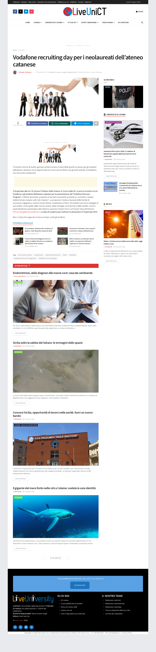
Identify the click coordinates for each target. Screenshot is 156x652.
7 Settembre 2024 (31, 246)
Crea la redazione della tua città (117, 610)
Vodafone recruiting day (48, 258)
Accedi (140, 11)
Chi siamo (64, 600)
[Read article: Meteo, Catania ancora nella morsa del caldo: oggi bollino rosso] (123, 224)
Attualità (72, 22)
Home (27, 22)
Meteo (108, 212)
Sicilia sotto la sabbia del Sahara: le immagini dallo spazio (48, 343)
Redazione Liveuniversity (114, 603)
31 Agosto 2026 (33, 276)
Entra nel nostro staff (69, 607)
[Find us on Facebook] (15, 11)
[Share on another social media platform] (96, 123)
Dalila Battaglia (20, 276)
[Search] (142, 22)
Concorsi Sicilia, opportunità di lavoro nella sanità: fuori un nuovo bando (53, 414)
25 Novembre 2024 (32, 234)
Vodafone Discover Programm (25, 258)
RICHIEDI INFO (79, 585)
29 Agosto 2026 (120, 159)
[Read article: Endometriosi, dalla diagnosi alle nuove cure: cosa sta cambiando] (56, 301)
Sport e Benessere (89, 22)
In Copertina (123, 22)
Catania (37, 22)
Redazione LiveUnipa (113, 607)
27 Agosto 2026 (125, 193)
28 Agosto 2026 (120, 247)
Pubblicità (73, 2)
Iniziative (24, 2)
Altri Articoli (55, 558)
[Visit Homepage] (85, 11)
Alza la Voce (32, 2)
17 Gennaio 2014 (40, 72)
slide (65, 255)
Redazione (18, 346)
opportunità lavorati (53, 255)
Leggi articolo (21, 333)
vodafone (72, 255)
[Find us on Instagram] (31, 11)
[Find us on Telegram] (26, 11)
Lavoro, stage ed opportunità (66, 72)
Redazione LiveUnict (113, 600)
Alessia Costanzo (25, 72)
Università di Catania (53, 22)
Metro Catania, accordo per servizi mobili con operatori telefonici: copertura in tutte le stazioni (81, 241)
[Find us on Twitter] (20, 11)
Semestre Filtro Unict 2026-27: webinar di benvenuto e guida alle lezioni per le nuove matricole (120, 154)
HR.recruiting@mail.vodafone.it (26, 212)
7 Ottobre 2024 (76, 234)
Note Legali (19, 620)
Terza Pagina (107, 22)
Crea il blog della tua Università (73, 614)
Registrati (88, 2)
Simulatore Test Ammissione (46, 2)
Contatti (80, 2)
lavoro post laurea (25, 255)
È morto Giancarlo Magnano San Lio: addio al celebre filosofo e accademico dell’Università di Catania (39, 241)
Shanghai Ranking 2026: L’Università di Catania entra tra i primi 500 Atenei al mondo (130, 186)
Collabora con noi (63, 2)
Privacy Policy (127, 633)
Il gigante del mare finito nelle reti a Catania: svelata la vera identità (54, 488)
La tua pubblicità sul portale (71, 603)
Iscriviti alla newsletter (114, 614)
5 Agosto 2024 (75, 246)
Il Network (16, 2)
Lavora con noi (66, 610)
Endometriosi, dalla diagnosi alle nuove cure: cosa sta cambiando (53, 273)
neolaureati (38, 255)
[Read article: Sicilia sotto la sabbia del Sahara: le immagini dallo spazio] (56, 371)
